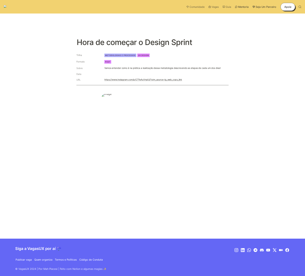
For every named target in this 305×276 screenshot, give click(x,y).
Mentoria (243, 6)
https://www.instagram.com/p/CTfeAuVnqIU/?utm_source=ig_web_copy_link (143, 79)
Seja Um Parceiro (266, 6)
